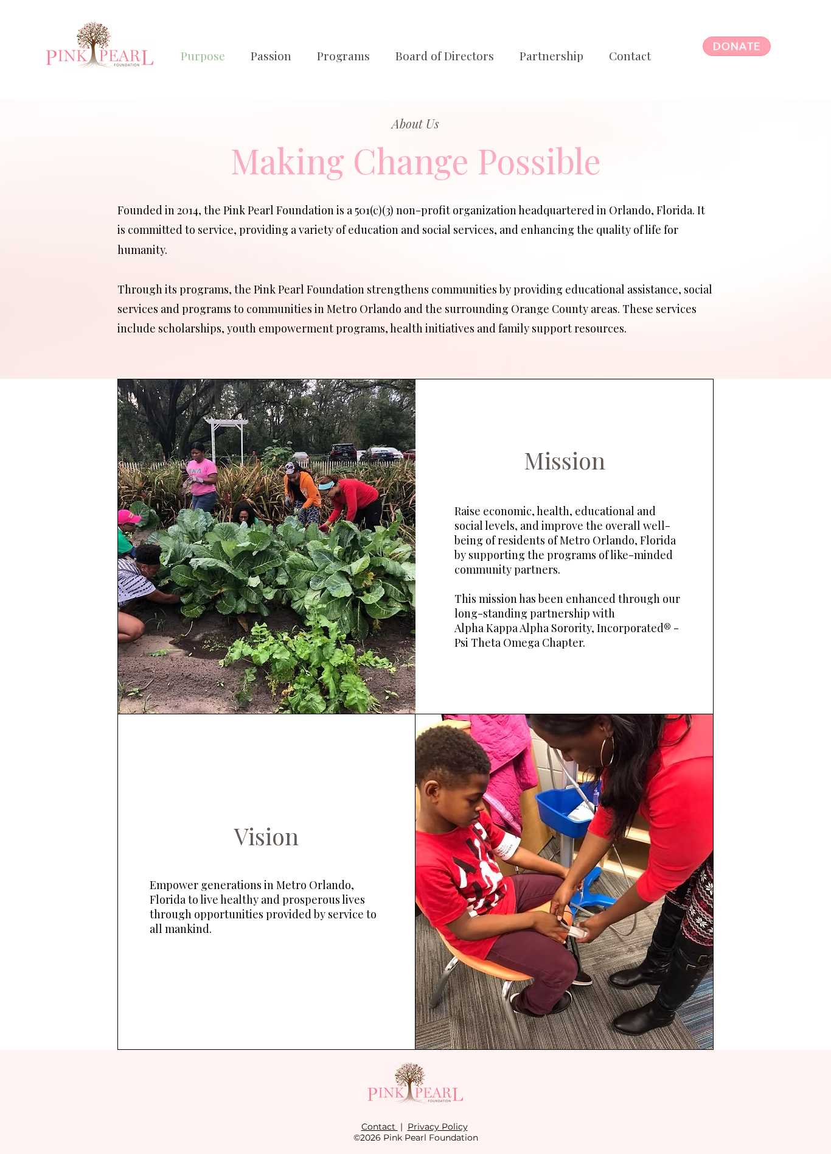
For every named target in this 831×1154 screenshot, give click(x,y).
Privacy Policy (438, 1126)
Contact (379, 1126)
